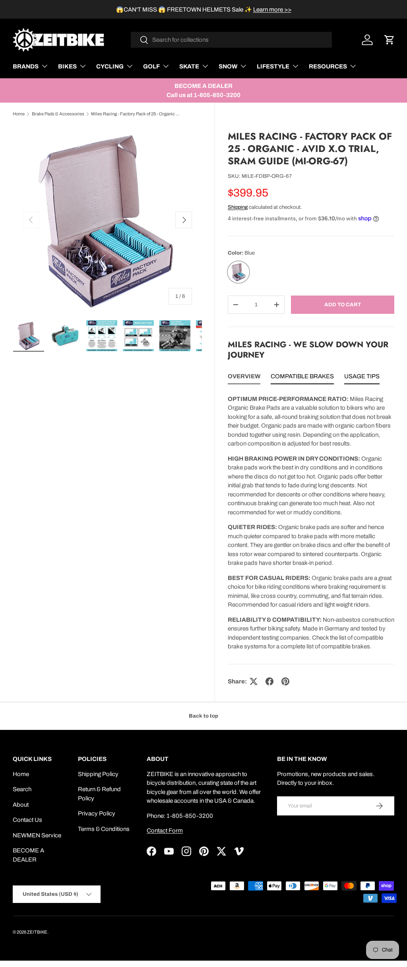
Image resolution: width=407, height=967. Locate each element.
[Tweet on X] (254, 681)
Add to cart (342, 304)
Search (22, 789)
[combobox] (231, 40)
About (21, 805)
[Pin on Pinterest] (285, 681)
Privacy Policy (96, 813)
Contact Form (165, 830)
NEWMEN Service (37, 835)
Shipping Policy (98, 774)
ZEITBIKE (37, 932)
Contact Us (27, 820)
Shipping (238, 207)
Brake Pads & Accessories (58, 113)
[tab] (244, 378)
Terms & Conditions (104, 829)
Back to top (203, 716)
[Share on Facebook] (269, 681)
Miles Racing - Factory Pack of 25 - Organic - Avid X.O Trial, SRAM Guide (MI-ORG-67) (135, 113)
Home (19, 113)
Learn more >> (272, 9)
